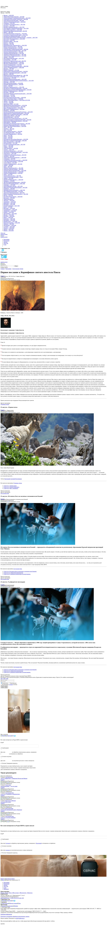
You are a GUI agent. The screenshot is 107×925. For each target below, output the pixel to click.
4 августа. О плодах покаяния (8, 817)
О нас (4, 244)
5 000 (7, 678)
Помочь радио (4, 686)
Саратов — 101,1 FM (8, 149)
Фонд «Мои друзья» (14, 892)
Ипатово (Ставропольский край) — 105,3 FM (14, 72)
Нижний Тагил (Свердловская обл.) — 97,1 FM (15, 118)
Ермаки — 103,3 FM (8, 212)
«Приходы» (30, 892)
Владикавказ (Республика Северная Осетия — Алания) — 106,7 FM (20, 37)
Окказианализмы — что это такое (9, 786)
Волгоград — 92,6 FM (8, 40)
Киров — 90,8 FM (7, 85)
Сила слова (8, 785)
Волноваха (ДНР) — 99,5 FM (10, 41)
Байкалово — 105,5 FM (9, 203)
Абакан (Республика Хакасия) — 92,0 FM (13, 16)
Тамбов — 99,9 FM (8, 165)
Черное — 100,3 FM (8, 229)
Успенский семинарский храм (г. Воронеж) (11, 809)
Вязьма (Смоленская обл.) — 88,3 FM (12, 46)
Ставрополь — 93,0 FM (9, 158)
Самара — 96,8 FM (8, 147)
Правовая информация (6, 914)
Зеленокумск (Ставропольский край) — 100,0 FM (15, 66)
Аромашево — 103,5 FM (9, 202)
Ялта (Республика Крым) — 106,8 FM (12, 196)
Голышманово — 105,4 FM (10, 209)
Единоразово (13, 683)
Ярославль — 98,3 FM (8, 198)
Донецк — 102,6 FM (8, 57)
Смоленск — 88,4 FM (8, 156)
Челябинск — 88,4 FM (9, 188)
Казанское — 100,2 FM (9, 218)
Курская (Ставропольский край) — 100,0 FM (14, 97)
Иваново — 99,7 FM (8, 68)
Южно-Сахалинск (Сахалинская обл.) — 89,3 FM (15, 194)
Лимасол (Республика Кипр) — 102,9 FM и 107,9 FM (16, 100)
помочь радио (4, 234)
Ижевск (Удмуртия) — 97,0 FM (11, 70)
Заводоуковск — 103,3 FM (10, 213)
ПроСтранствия (9, 808)
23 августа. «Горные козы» (10, 485)
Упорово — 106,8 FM (8, 228)
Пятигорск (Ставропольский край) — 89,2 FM (14, 140)
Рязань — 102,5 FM (8, 145)
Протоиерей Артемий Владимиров (13, 478)
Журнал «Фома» (5, 892)
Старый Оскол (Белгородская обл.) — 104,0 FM (15, 160)
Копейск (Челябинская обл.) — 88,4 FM (13, 91)
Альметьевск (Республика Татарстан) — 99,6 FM (15, 19)
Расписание (6, 240)
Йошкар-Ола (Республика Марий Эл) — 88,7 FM (15, 75)
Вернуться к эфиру (5, 11)
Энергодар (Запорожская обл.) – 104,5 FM (13, 192)
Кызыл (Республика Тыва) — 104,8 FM (13, 98)
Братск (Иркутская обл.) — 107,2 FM (12, 29)
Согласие (9, 752)
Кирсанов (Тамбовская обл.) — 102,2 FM (13, 87)
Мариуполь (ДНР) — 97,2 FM (10, 104)
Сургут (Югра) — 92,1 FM (10, 162)
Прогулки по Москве (10, 800)
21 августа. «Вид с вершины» (10, 488)
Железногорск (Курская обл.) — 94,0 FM (13, 62)
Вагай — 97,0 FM (7, 207)
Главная (3, 268)
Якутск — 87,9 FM (8, 195)
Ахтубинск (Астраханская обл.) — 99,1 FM (14, 24)
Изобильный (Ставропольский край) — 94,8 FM (15, 71)
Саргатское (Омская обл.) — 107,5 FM (12, 151)
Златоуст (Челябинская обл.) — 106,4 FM (13, 67)
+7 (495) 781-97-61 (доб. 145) (17, 898)
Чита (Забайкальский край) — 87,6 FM (13, 191)
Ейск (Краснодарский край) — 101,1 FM (13, 58)
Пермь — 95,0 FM (7, 136)
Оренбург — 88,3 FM (8, 128)
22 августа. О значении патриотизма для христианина (17, 574)
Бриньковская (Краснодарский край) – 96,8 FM (15, 31)
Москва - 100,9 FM (5, 13)
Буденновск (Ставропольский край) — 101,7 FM (15, 35)
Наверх (3, 878)
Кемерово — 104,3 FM (9, 82)
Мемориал (6, 889)
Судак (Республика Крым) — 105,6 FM (13, 161)
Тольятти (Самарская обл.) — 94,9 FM (12, 173)
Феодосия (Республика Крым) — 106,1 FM (14, 183)
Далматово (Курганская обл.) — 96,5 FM (13, 53)
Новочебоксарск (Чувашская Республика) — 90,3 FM (16, 123)
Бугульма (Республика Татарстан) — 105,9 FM (15, 33)
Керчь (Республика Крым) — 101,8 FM (13, 83)
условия (11, 684)
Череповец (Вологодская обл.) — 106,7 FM (14, 190)
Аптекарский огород (6, 802)
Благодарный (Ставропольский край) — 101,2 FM (15, 28)
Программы (6, 239)
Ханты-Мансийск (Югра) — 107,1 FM (12, 186)
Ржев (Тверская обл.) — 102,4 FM (11, 142)
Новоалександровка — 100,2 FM (11, 222)
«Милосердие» (23, 892)
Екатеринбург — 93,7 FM (9, 59)
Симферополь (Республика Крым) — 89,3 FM (14, 155)
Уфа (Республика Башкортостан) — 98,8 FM (14, 182)
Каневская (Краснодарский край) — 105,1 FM (14, 79)
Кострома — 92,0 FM (8, 92)
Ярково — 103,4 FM (8, 230)
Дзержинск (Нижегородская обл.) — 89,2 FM (14, 54)
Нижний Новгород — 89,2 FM (11, 117)
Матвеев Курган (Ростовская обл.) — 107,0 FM (15, 105)
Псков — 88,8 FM (7, 138)
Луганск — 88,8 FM (8, 102)
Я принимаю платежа (9, 684)
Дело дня (3, 233)
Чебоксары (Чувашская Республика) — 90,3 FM (15, 187)
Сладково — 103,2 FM (9, 226)
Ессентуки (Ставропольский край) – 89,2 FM (14, 61)
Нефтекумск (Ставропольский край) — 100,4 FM (15, 114)
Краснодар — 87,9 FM (9, 95)
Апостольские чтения (17, 268)
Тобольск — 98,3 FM (8, 224)
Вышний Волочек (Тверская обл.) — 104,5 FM (15, 45)
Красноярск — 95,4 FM (9, 96)
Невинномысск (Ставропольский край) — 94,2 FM (16, 113)
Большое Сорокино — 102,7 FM (11, 205)
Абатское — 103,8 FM (8, 200)
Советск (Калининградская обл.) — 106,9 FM (14, 157)
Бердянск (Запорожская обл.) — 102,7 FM (13, 27)
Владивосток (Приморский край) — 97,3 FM (14, 36)
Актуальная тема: (17, 568)
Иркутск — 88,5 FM (8, 74)
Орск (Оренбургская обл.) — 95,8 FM (12, 131)
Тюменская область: (8, 199)
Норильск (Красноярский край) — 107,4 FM (14, 125)
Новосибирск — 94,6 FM (9, 122)
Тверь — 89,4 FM (7, 166)
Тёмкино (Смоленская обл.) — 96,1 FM (13, 168)
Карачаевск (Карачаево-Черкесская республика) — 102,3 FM (18, 80)
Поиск (16, 266)
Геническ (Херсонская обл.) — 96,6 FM (13, 52)
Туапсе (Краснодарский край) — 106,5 (13, 177)
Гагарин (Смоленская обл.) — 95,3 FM (13, 48)
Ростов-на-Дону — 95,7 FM (10, 143)
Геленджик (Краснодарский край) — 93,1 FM (14, 50)
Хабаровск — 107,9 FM (9, 185)
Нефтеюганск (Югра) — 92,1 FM (11, 115)
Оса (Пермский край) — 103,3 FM (11, 132)
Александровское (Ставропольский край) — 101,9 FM (16, 18)
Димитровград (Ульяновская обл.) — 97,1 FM (14, 55)
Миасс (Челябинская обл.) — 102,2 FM (13, 108)
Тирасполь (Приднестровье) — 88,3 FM (13, 169)
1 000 (4, 678)
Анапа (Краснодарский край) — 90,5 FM (13, 20)
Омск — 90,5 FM (7, 127)
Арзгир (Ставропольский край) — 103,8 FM (14, 22)
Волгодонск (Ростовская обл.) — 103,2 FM (14, 38)
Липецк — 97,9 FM (8, 101)
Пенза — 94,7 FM (7, 135)
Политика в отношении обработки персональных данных (15, 916)
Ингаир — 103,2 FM (8, 215)
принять (3, 923)
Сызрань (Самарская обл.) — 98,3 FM (12, 164)
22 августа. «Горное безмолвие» (11, 487)
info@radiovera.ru (5, 898)
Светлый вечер (9, 777)
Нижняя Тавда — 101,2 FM (10, 221)
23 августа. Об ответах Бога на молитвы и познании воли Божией (20, 571)
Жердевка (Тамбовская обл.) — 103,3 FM (13, 63)
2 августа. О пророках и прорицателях (10, 794)
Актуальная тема (5, 493)
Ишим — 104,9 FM (8, 217)
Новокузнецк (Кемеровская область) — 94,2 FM (15, 121)
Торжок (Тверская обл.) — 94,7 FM (12, 175)
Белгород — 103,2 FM (8, 25)
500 (1, 678)
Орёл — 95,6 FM (7, 130)
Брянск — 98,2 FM (8, 32)
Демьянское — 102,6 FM (9, 211)
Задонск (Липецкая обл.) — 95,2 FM (12, 65)
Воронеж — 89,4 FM (8, 44)
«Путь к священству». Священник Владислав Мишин (14, 778)
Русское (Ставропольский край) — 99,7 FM (14, 144)
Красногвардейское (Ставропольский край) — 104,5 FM (17, 93)
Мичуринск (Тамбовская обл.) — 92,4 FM (13, 109)
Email (2, 742)
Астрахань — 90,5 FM (8, 23)
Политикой (5, 753)
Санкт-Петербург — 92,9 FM (10, 148)
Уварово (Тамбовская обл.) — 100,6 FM (13, 179)
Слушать (3, 777)
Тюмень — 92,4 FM (8, 178)
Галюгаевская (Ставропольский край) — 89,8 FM (15, 49)
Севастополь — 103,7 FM (9, 153)
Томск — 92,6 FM (7, 174)
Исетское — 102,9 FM (8, 216)
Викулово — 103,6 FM (9, 208)
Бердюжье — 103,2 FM (9, 204)
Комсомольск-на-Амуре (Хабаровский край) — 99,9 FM (17, 89)
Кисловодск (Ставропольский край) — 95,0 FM (15, 88)
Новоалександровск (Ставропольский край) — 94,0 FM (17, 119)
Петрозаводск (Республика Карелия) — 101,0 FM (15, 139)
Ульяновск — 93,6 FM (8, 181)
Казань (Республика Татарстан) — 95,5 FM (14, 76)
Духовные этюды (5, 404)
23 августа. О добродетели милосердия (13, 572)
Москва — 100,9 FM (8, 15)
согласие (9, 760)
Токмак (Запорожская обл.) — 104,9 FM (13, 172)
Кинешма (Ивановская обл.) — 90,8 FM (13, 84)
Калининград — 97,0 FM (9, 78)
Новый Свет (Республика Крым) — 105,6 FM (14, 126)
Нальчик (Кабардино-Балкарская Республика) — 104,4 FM (18, 112)
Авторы (5, 242)
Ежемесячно (5, 683)
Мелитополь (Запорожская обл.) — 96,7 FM (14, 106)
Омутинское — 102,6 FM (9, 225)
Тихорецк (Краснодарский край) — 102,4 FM (14, 170)
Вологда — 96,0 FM (8, 42)
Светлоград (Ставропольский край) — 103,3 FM (15, 152)
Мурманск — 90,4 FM (8, 110)
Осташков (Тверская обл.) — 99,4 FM (12, 134)
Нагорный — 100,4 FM (9, 220)
